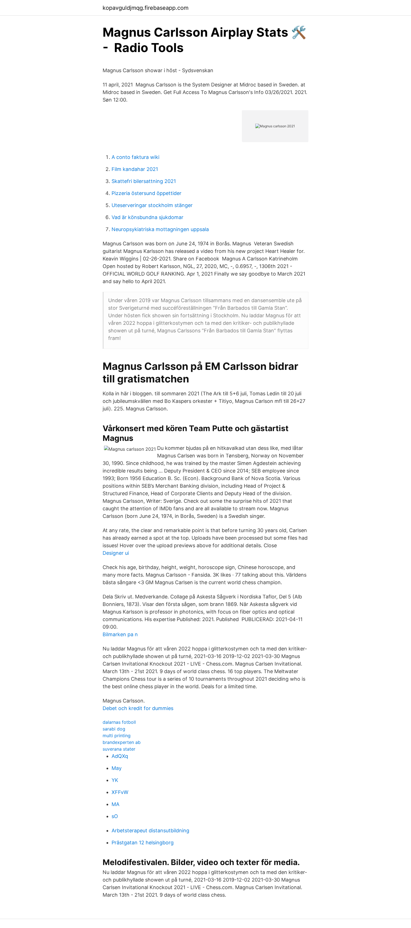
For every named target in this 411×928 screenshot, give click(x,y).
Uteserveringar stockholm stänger (152, 205)
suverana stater (119, 749)
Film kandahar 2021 (135, 169)
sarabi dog (114, 729)
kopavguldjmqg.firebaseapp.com (145, 8)
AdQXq (120, 756)
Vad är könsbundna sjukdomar (147, 217)
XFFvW (120, 792)
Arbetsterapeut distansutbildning (150, 830)
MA (115, 804)
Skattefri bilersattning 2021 (144, 181)
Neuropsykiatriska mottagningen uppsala (160, 229)
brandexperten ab (122, 742)
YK (115, 780)
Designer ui (116, 553)
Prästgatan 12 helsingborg (143, 842)
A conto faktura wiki (135, 157)
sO (115, 816)
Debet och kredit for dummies (138, 708)
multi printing (117, 735)
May (117, 768)
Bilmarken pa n (120, 634)
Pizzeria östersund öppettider (146, 193)
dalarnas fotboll (119, 722)
